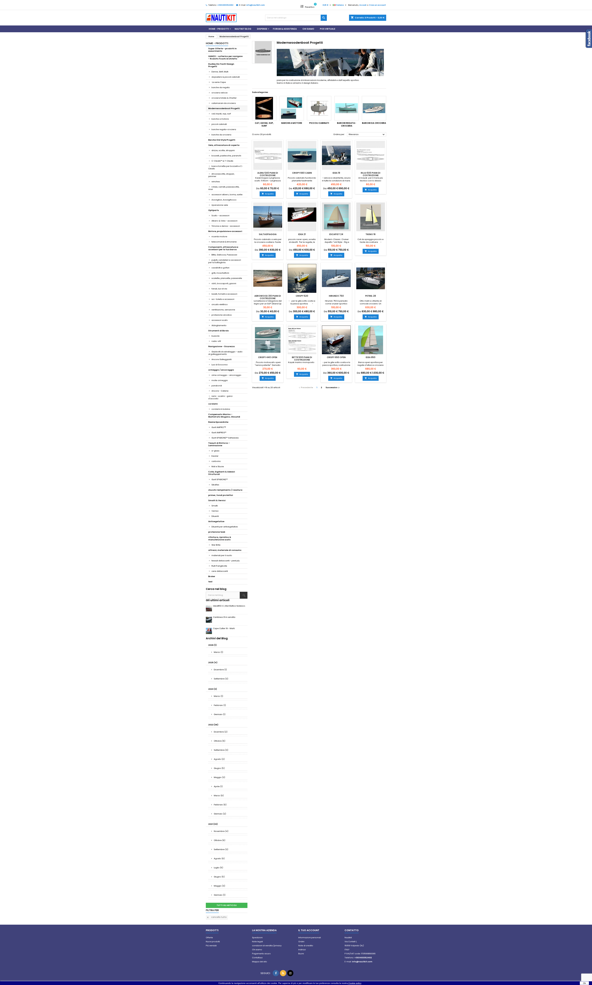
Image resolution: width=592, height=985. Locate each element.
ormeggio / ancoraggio (221, 369)
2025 (212, 662)
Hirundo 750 (336, 295)
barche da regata (221, 87)
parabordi (217, 385)
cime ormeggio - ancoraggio (226, 375)
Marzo (218, 652)
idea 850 (370, 357)
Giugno (219, 768)
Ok (584, 983)
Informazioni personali (309, 937)
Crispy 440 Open (267, 357)
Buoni (301, 953)
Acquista (268, 193)
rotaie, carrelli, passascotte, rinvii (223, 188)
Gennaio (219, 714)
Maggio (219, 777)
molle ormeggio (220, 380)
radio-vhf (216, 341)
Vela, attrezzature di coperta (223, 145)
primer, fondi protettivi (220, 495)
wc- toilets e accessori (223, 299)
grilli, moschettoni (220, 272)
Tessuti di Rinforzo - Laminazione (219, 444)
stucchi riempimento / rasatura (225, 489)
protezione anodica (222, 314)
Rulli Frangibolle (219, 565)
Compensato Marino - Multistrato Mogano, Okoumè (224, 415)
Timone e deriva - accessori (226, 226)
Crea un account (377, 5)
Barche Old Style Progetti (221, 139)
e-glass (215, 450)
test (210, 581)
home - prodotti (219, 28)
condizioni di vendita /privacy (267, 945)
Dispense (262, 28)
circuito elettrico (220, 304)
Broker (211, 576)
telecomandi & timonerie (224, 241)
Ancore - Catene (220, 390)
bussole (216, 335)
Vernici (215, 510)
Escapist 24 (336, 234)
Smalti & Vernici (217, 500)
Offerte (209, 937)
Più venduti (211, 945)
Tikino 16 (371, 234)
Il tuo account (308, 930)
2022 (213, 724)
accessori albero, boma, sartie (227, 194)
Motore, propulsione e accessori (225, 231)
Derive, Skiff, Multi (220, 71)
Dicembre (220, 669)
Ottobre (219, 740)
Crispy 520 (302, 295)
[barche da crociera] (374, 108)
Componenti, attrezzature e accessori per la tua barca (223, 248)
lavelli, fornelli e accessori (224, 293)
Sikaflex (215, 484)
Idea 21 (302, 234)
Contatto (352, 930)
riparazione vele (220, 205)
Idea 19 (336, 172)
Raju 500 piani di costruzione (370, 174)
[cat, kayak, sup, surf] (264, 108)
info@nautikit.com (255, 5)
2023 (212, 689)
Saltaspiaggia (268, 234)
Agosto (219, 759)
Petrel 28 (370, 295)
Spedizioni (257, 937)
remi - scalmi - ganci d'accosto (220, 397)
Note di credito (305, 945)
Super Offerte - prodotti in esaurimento (222, 49)
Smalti (215, 505)
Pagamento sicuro (261, 953)
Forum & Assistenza (285, 28)
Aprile (218, 786)
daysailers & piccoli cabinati (226, 76)
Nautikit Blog (243, 28)
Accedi (362, 5)
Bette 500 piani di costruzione (302, 358)
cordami (213, 403)
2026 (212, 645)
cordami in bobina (221, 409)
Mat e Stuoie (218, 466)
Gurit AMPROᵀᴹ (219, 427)
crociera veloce (220, 92)
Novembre (221, 831)
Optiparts (213, 210)
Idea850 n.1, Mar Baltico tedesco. (229, 605)
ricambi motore (219, 236)
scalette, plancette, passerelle (227, 278)
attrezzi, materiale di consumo (224, 550)
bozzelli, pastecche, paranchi (226, 155)
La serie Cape (219, 82)
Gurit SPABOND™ (220, 479)
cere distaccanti (220, 571)
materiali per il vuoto (222, 555)
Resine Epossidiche (218, 422)
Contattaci (257, 957)
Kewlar (215, 456)
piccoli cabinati (219, 124)
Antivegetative (216, 521)
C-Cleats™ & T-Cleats (222, 160)
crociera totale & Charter (224, 97)
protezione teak (216, 531)
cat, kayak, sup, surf (221, 113)
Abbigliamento (219, 325)
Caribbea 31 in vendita (224, 617)
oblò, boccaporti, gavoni (224, 283)
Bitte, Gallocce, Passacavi (224, 254)
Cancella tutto (217, 917)
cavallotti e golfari (220, 267)
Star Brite (216, 544)
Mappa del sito (259, 961)
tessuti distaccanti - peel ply (226, 560)
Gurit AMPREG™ (219, 432)
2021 (213, 824)
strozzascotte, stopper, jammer (221, 175)
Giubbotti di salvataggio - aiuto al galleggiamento (225, 353)
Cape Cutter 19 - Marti (224, 628)
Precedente (305, 387)
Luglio (218, 867)
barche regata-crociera (224, 129)
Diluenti (215, 516)
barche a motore (220, 118)
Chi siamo (308, 28)
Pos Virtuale (327, 28)
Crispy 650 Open (336, 357)
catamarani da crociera (224, 103)
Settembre (221, 678)
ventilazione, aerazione (223, 309)
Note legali (257, 941)
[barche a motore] (292, 108)
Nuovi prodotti (213, 941)
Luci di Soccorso (220, 364)
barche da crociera (221, 134)
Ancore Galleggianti (222, 359)
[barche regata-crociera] (346, 108)
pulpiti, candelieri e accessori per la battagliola (224, 261)
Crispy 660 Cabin (302, 172)
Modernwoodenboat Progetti (224, 108)
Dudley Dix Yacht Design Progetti (221, 65)
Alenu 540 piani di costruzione (267, 174)
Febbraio (220, 705)
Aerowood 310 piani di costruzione (267, 297)
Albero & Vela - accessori (224, 220)
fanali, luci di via (219, 288)
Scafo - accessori (220, 215)
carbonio (216, 461)
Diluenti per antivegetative (225, 526)
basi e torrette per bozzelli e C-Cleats (225, 167)
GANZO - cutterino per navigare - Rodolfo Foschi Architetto (225, 57)
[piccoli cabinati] (319, 108)
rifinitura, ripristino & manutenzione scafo (219, 538)
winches (216, 181)
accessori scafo (220, 320)
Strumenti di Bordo (218, 330)
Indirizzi (302, 949)
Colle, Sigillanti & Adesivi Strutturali (221, 473)
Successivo (333, 387)
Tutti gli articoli (227, 905)
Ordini (301, 941)
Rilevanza (367, 134)
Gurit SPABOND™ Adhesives (225, 437)
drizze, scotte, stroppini (223, 150)
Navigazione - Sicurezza (221, 346)
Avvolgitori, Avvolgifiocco (224, 199)
